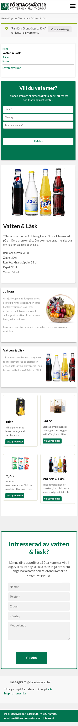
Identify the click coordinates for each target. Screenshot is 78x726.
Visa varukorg (60, 29)
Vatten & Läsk (11, 53)
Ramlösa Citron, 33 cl (16, 252)
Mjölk (5, 48)
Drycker (12, 18)
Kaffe (5, 61)
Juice (5, 57)
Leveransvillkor (11, 67)
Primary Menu (73, 6)
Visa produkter (15, 441)
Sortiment (24, 18)
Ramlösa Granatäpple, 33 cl (20, 262)
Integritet (48, 718)
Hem (4, 18)
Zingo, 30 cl (10, 257)
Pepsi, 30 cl (10, 267)
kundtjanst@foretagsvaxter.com (22, 718)
